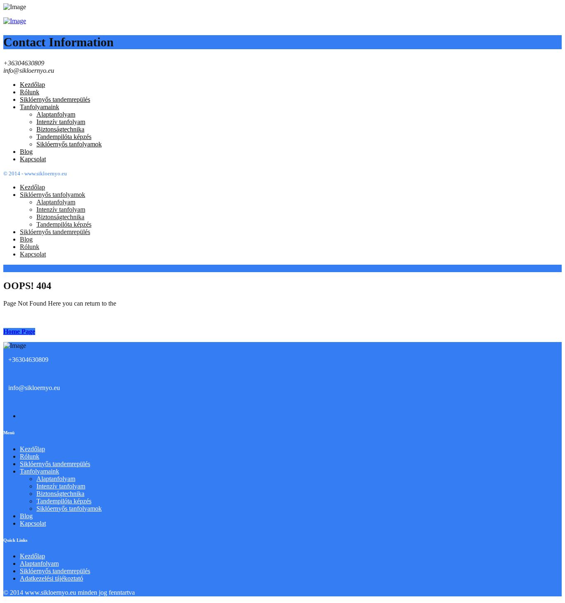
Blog (26, 515)
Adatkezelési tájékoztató (51, 578)
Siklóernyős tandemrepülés (55, 463)
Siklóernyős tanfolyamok (69, 508)
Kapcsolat (33, 523)
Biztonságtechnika (60, 493)
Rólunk (29, 456)
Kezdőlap (32, 448)
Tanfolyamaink (39, 471)
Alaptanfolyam (55, 478)
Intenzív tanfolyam (60, 486)
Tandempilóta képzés (63, 501)
